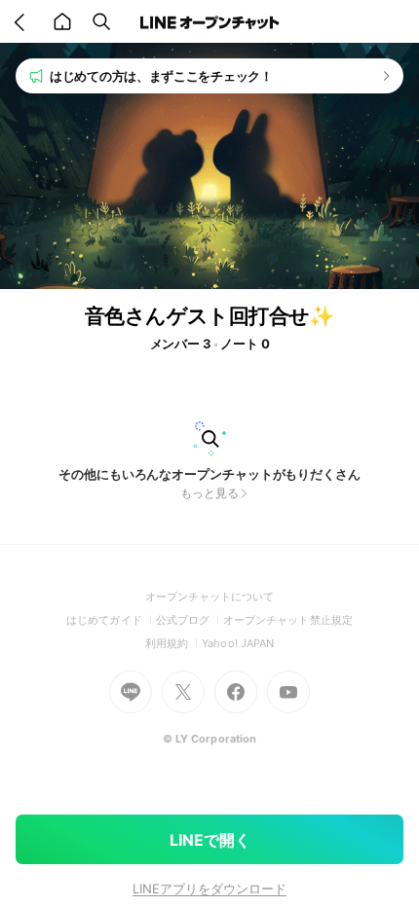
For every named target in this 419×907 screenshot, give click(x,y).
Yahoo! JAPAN (238, 643)
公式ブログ (189, 620)
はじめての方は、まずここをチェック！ (161, 76)
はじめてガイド (110, 620)
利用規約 (173, 643)
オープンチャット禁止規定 (288, 620)
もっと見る (209, 493)
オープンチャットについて (210, 596)
